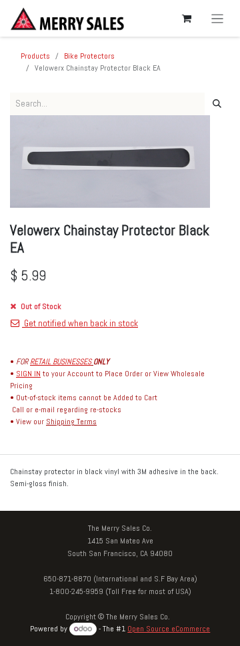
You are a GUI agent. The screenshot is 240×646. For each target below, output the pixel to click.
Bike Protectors (89, 56)
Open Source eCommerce (168, 628)
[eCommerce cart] (186, 18)
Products (35, 56)
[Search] (217, 104)
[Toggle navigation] (218, 18)
